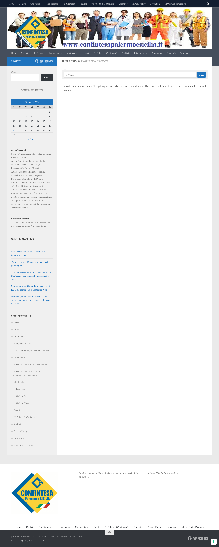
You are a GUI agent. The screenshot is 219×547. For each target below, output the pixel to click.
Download (21, 388)
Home (12, 3)
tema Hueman (44, 540)
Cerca (14, 72)
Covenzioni (155, 3)
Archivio (123, 3)
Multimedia (69, 3)
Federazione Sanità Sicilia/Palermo (32, 364)
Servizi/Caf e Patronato (175, 3)
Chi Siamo (35, 3)
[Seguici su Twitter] (41, 61)
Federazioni (52, 3)
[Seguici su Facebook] (37, 61)
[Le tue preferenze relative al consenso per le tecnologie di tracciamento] (214, 542)
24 (14, 130)
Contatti (22, 3)
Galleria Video (23, 403)
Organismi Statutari (25, 343)
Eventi (84, 3)
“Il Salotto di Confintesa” (103, 3)
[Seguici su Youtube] (46, 61)
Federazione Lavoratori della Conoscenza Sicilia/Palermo (28, 373)
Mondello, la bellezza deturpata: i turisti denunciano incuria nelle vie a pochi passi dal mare (30, 300)
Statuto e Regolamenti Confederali (34, 350)
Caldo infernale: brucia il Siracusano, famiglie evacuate (28, 253)
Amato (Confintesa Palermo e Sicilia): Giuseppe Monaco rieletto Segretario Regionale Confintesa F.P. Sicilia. (28, 164)
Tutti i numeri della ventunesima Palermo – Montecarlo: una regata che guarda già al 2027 (31, 276)
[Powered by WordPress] (22, 541)
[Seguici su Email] (51, 61)
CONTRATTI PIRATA (32, 90)
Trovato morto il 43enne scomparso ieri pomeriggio (29, 263)
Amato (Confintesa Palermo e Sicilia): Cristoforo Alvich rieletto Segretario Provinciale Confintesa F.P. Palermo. (28, 175)
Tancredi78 (16, 222)
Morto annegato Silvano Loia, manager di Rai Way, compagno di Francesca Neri (30, 288)
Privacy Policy (139, 3)
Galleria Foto (22, 395)
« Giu (30, 139)
